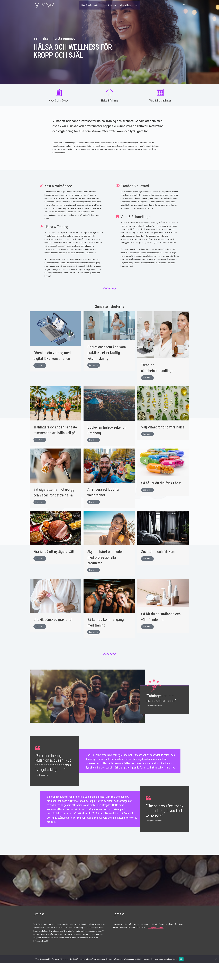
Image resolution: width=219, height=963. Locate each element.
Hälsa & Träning (109, 5)
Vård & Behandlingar (129, 5)
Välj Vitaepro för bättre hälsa (163, 427)
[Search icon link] (184, 5)
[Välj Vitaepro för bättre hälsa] (163, 403)
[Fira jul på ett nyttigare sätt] (55, 527)
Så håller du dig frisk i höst (161, 483)
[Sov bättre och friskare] (163, 527)
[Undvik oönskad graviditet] (55, 595)
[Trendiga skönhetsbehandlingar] (163, 334)
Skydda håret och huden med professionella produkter (105, 557)
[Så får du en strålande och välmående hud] (163, 592)
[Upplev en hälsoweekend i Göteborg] (109, 403)
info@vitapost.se (155, 927)
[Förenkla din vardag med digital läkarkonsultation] (55, 328)
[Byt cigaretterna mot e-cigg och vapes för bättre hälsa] (55, 465)
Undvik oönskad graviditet (52, 619)
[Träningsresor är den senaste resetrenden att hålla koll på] (55, 403)
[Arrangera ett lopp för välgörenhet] (109, 465)
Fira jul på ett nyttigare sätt (53, 551)
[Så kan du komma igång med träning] (109, 595)
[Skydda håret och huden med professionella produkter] (109, 527)
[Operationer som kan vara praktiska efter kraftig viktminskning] (109, 325)
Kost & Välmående (89, 5)
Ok (181, 959)
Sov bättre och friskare (158, 551)
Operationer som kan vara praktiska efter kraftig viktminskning (106, 353)
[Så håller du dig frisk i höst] (163, 462)
